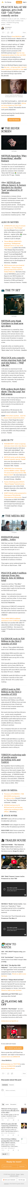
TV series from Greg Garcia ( (13, 473)
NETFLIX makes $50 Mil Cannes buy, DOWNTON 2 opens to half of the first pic (9, 1126)
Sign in (24, 2)
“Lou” (4, 190)
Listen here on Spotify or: (10, 1021)
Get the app (22, 1180)
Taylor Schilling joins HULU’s (14, 482)
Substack (6, 1183)
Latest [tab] (7, 1104)
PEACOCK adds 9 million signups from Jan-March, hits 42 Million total (13, 576)
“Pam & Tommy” (9, 484)
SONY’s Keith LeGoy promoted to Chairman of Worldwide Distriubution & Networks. (15, 495)
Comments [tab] (5, 1085)
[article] (14, 1114)
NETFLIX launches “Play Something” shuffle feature (14, 158)
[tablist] (8, 1084)
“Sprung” (22, 470)
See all (4, 1154)
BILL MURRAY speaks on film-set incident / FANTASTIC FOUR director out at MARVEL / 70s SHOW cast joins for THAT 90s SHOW (10, 1115)
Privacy (18, 1174)
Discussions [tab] (13, 1104)
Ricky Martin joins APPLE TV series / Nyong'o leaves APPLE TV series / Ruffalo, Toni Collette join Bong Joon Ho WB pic (10, 1130)
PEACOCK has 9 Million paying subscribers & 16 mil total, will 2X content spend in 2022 (10, 1141)
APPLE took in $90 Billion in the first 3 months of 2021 (11, 692)
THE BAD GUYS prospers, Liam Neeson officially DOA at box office (10, 1110)
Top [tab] (3, 1104)
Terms (22, 1174)
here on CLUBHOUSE (8, 1066)
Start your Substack (10, 1180)
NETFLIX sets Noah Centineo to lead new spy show (12, 323)
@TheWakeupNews (8, 1068)
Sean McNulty (8, 27)
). (13, 475)
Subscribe (19, 2)
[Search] (25, 1104)
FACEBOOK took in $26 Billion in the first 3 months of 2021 (12, 641)
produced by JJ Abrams (11, 191)
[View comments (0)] (8, 32)
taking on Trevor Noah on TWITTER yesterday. (13, 105)
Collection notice (14, 1176)
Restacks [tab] (11, 1085)
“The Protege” (18, 228)
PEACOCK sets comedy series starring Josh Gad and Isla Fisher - (13, 360)
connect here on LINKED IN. (10, 1057)
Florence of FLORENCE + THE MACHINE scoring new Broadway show (14, 796)
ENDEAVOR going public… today (10, 538)
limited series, (20, 484)
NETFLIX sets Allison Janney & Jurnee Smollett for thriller (13, 185)
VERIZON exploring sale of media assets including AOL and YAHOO (13, 758)
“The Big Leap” (14, 391)
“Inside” (23, 459)
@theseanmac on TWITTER (10, 1064)
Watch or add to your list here (11, 990)
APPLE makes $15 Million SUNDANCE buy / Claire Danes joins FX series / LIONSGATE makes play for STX (9, 1145)
